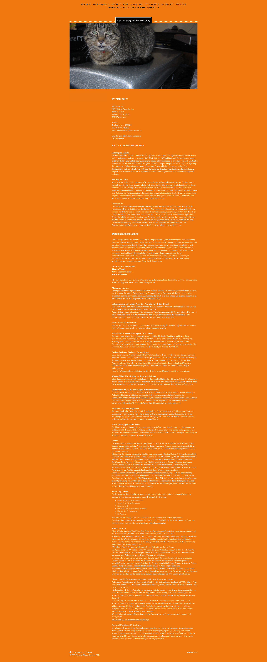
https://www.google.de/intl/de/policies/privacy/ (130, 619)
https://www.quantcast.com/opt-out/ (183, 571)
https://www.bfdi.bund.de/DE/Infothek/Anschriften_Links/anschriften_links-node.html (146, 403)
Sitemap (89, 652)
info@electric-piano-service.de (129, 130)
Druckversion (78, 652)
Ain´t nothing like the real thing (133, 20)
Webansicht (192, 652)
